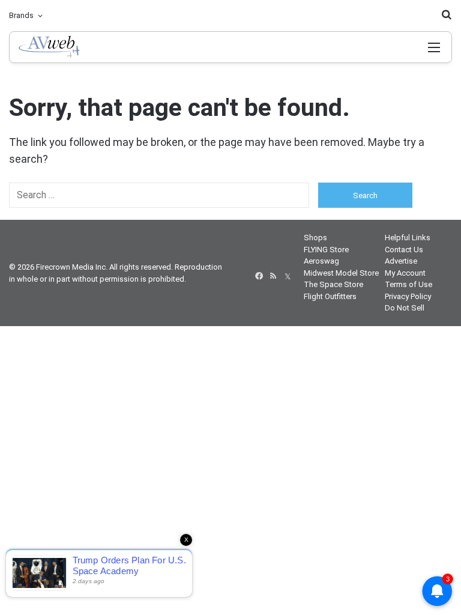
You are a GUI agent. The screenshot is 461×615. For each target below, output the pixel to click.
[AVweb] (71, 47)
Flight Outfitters (330, 296)
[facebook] (259, 276)
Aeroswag (321, 260)
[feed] (273, 276)
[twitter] (287, 276)
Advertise (401, 260)
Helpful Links (407, 237)
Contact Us (404, 249)
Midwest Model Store (341, 272)
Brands (21, 15)
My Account (405, 272)
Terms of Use (408, 284)
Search (365, 195)
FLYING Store (326, 249)
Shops (315, 237)
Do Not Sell (404, 307)
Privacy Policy (408, 296)
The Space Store (333, 284)
